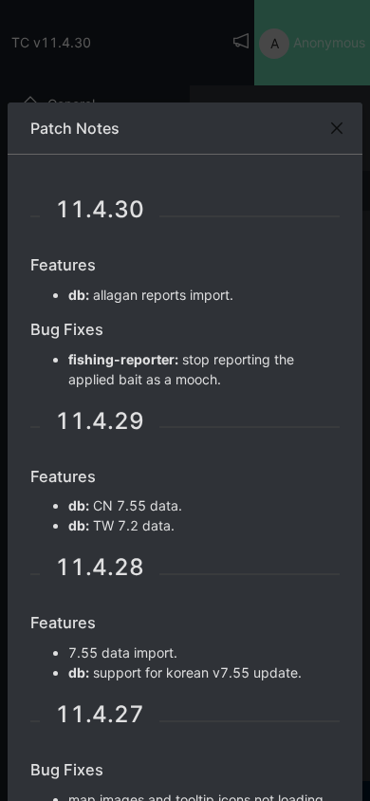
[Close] (336, 128)
